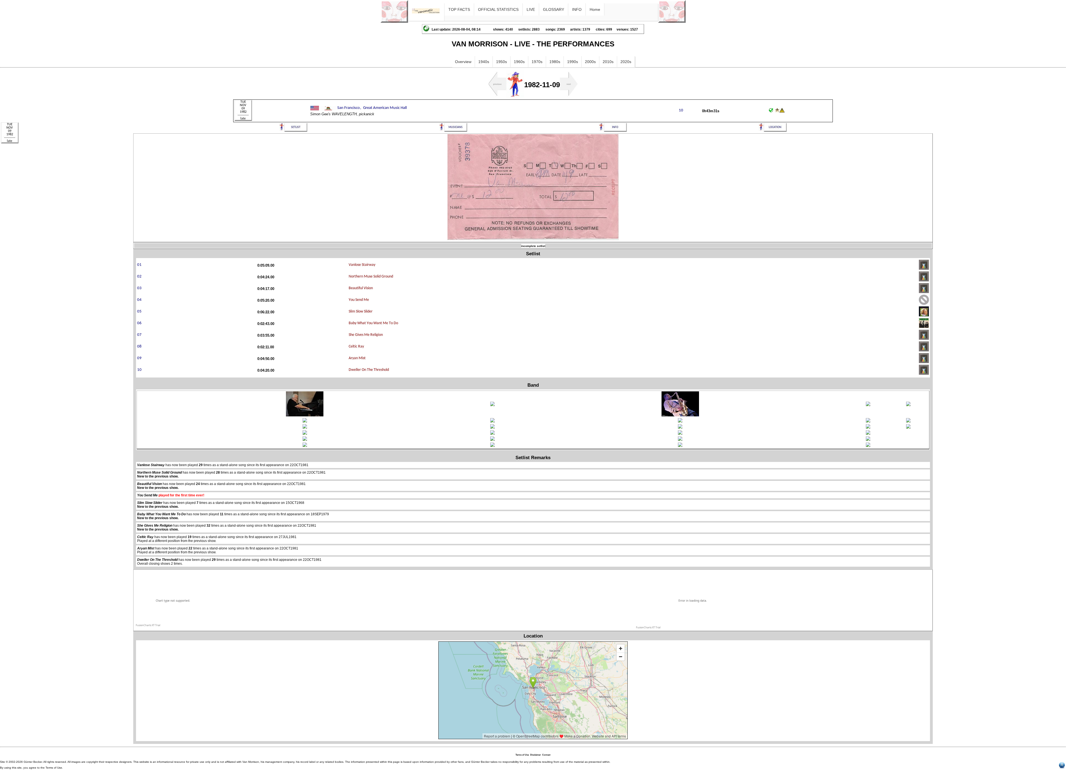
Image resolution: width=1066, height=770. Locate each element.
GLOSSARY (553, 9)
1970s (537, 61)
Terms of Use (522, 755)
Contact (546, 755)
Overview (463, 61)
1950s (501, 61)
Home (595, 9)
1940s (483, 61)
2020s (625, 61)
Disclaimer (535, 755)
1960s (519, 61)
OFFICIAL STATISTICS (498, 9)
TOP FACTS (459, 9)
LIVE (531, 9)
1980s (554, 61)
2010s (608, 61)
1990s (572, 61)
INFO (577, 9)
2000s (590, 61)
